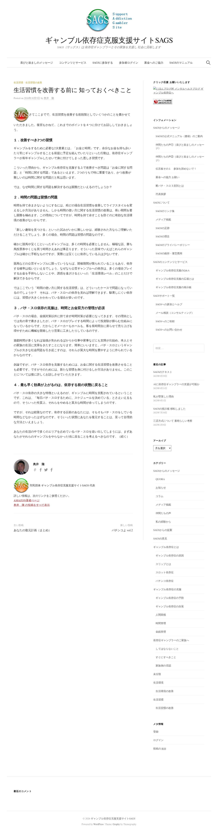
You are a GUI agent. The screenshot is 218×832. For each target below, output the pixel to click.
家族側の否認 (163, 665)
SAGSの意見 (160, 538)
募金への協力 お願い (167, 177)
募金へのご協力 (153, 62)
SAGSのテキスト (162, 372)
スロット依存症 (165, 572)
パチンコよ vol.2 (122, 530)
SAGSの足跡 (162, 228)
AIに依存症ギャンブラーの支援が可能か (176, 384)
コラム (159, 496)
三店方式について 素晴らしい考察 (172, 420)
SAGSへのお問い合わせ (169, 329)
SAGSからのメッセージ (166, 127)
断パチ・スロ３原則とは (170, 185)
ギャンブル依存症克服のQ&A (173, 270)
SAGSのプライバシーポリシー (173, 244)
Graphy (116, 824)
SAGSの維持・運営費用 (169, 253)
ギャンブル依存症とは (166, 547)
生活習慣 (18, 82)
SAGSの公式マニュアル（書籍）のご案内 (179, 136)
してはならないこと (167, 648)
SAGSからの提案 (162, 530)
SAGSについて (161, 202)
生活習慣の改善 (33, 82)
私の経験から (163, 521)
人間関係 (161, 614)
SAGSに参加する (102, 62)
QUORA (160, 479)
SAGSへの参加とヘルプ (169, 304)
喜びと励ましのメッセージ (36, 62)
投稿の (159, 748)
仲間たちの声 (163, 513)
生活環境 (158, 682)
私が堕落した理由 (163, 396)
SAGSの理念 (162, 236)
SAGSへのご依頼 (165, 321)
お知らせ (161, 487)
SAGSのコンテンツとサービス (170, 261)
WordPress (98, 824)
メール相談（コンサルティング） (175, 312)
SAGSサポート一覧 (164, 295)
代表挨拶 (161, 194)
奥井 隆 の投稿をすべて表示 (32, 505)
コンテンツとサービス (72, 62)
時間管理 (161, 623)
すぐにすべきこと (166, 657)
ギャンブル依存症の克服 (167, 589)
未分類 (157, 674)
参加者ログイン (128, 62)
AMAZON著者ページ (27, 500)
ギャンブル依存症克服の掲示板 (173, 287)
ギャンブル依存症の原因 (170, 555)
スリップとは (163, 564)
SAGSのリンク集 (165, 211)
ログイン (158, 740)
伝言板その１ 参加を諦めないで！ (176, 168)
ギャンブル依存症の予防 (170, 597)
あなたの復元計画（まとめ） (32, 530)
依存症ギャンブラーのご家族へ (171, 640)
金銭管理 (161, 631)
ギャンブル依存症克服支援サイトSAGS (109, 40)
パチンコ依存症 (165, 580)
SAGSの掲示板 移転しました (169, 408)
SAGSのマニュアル (181, 62)
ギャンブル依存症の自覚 (170, 606)
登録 (155, 731)
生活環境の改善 (165, 691)
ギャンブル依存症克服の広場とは (175, 278)
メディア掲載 (163, 219)
